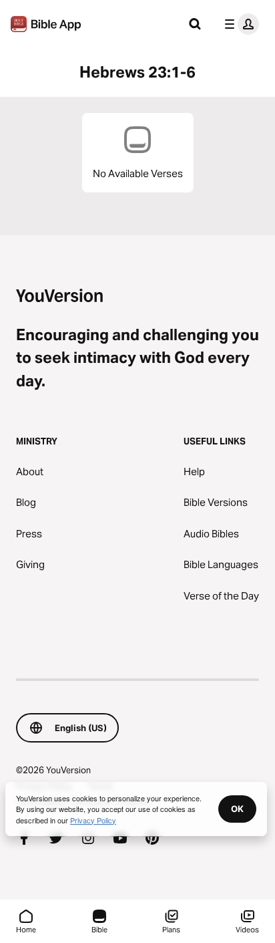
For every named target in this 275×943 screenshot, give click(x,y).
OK (237, 808)
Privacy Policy (93, 820)
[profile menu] (239, 24)
